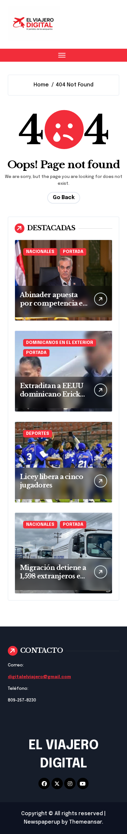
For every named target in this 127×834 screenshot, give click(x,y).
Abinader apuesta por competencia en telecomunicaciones (53, 303)
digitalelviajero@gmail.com (39, 677)
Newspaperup (42, 822)
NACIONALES (40, 252)
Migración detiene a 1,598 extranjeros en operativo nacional (53, 576)
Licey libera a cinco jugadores (51, 481)
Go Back (64, 197)
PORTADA (73, 252)
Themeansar (85, 822)
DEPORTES (37, 434)
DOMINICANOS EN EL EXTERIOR (59, 343)
